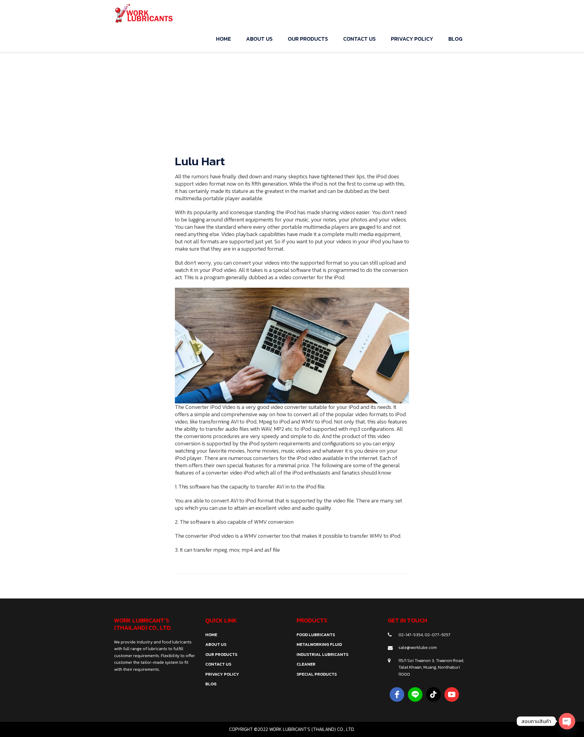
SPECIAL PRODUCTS (317, 674)
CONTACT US (218, 664)
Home (274, 84)
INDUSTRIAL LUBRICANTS (322, 654)
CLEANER (306, 664)
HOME (211, 635)
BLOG (211, 684)
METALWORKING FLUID (319, 644)
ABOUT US (215, 644)
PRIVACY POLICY (222, 674)
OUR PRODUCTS (221, 654)
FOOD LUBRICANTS (316, 635)
